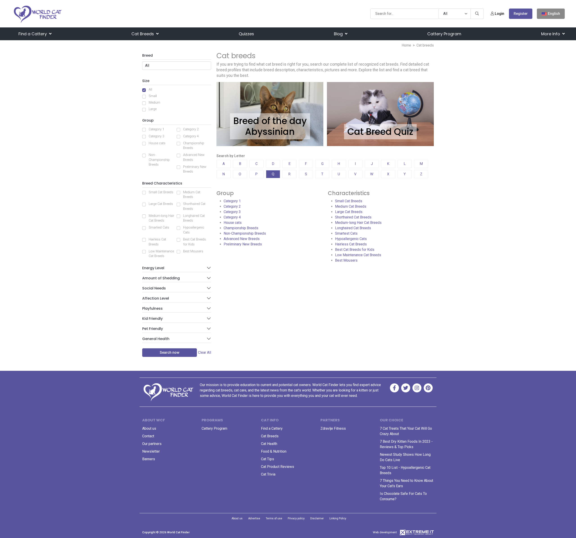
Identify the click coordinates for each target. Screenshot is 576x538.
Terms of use (274, 518)
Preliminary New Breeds (194, 169)
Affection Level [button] (155, 298)
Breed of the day (270, 121)
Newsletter (151, 451)
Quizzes (246, 34)
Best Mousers (193, 251)
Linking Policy (337, 518)
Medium (154, 102)
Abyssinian (270, 131)
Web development (385, 532)
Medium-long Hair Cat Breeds (161, 218)
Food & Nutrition (273, 451)
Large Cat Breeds (161, 204)
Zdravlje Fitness (333, 428)
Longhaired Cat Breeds (194, 218)
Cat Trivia (268, 474)
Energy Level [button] (153, 268)
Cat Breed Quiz (380, 131)
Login (499, 13)
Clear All (204, 352)
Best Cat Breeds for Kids (194, 242)
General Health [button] (155, 338)
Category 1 (156, 129)
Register (521, 13)
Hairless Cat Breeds (157, 242)
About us (149, 428)
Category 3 (156, 136)
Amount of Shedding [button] (161, 278)
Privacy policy (296, 518)
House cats (157, 143)
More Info (551, 34)
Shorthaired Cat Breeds (194, 206)
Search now (169, 352)
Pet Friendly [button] (152, 328)
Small (153, 96)
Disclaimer (317, 518)
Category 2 (191, 129)
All (150, 89)
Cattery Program (444, 34)
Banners (148, 459)
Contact (148, 436)
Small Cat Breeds (161, 192)
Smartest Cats (159, 227)
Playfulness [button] (152, 308)
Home (406, 45)
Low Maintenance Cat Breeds (161, 253)
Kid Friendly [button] (152, 318)
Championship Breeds (193, 145)
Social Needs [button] (154, 288)
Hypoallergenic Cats (193, 230)
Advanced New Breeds (194, 157)
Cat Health (269, 444)
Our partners (152, 444)
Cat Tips (267, 459)
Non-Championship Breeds (159, 160)
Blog (339, 34)
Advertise (254, 518)
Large (153, 109)
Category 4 (191, 136)
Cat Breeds (143, 34)
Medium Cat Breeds (191, 194)
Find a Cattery (33, 34)
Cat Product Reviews (277, 467)
